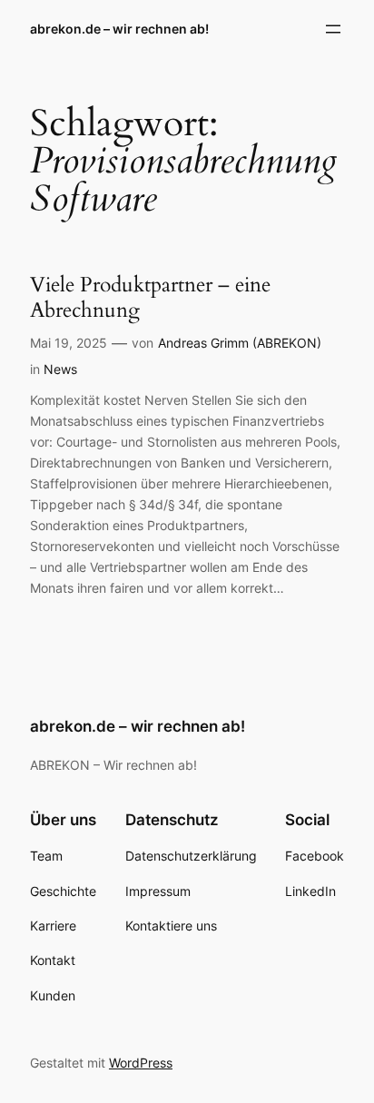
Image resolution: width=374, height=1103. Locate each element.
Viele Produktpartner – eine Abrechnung (150, 297)
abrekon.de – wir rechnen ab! (119, 28)
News (60, 369)
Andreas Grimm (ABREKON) (239, 342)
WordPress (140, 1062)
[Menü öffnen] (333, 29)
